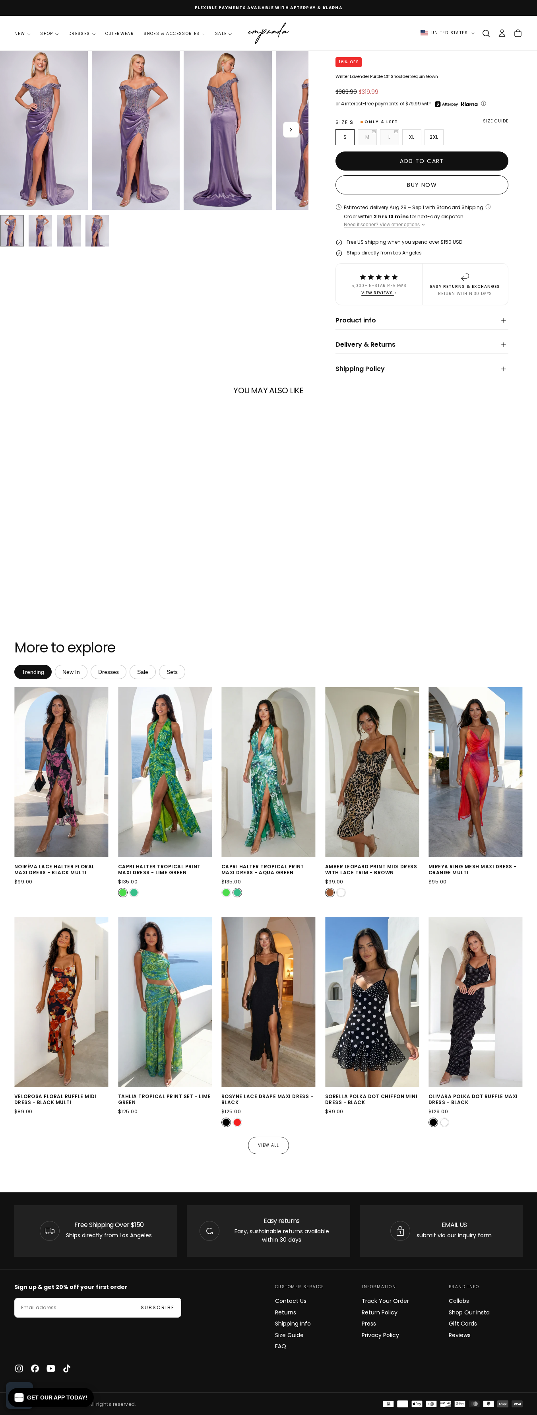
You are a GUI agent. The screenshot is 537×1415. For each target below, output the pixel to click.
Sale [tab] (142, 672)
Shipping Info (293, 1324)
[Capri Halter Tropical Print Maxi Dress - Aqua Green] (134, 893)
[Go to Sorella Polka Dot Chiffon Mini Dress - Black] (372, 1002)
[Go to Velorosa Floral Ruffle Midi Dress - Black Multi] (61, 1002)
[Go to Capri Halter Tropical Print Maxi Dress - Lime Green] (165, 772)
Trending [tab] (33, 672)
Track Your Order (385, 1301)
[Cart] (518, 33)
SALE (221, 34)
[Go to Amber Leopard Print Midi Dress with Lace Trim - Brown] (372, 772)
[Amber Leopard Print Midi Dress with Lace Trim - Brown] (330, 893)
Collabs (459, 1301)
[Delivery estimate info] (488, 207)
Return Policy (379, 1312)
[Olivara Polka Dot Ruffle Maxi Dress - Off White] (444, 1122)
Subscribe (157, 1307)
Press (369, 1324)
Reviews (460, 1335)
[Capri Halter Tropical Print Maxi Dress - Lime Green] (123, 893)
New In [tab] (71, 672)
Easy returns (281, 1220)
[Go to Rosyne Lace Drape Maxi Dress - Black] (268, 1002)
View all (268, 1145)
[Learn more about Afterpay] (446, 104)
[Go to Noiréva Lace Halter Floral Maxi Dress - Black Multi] (61, 772)
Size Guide (289, 1335)
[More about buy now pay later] (483, 103)
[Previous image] (22, 772)
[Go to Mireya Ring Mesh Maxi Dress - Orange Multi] (475, 772)
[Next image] (101, 772)
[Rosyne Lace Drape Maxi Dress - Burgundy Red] (237, 1122)
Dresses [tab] (108, 672)
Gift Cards (463, 1324)
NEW (19, 34)
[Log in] (502, 33)
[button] (486, 33)
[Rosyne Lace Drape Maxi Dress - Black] (226, 1122)
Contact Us (290, 1301)
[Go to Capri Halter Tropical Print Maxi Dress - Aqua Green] (268, 772)
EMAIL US (454, 1224)
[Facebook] (35, 1368)
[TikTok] (67, 1368)
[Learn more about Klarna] (470, 104)
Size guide (495, 121)
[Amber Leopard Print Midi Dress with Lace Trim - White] (341, 893)
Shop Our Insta (469, 1312)
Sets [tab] (172, 672)
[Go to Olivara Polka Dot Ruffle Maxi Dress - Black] (475, 1002)
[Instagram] (19, 1368)
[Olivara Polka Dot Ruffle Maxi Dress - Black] (433, 1122)
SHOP (46, 34)
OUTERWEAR (119, 34)
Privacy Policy (380, 1335)
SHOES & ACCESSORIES (171, 34)
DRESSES (79, 34)
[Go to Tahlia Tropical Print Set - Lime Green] (165, 1002)
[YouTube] (51, 1368)
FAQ (280, 1346)
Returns (285, 1312)
